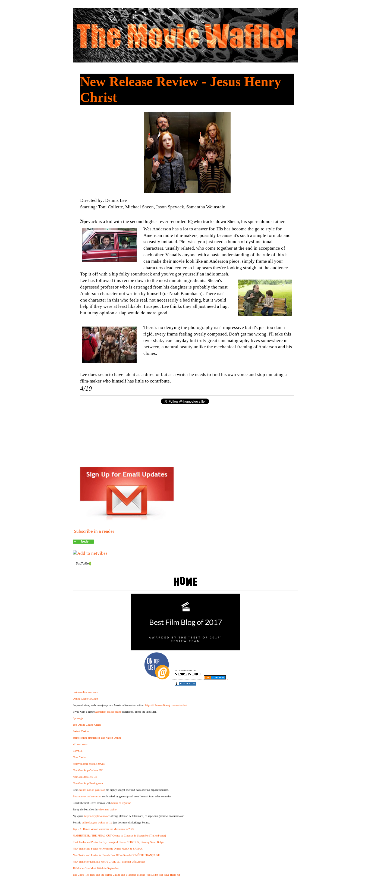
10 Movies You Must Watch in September (96, 868)
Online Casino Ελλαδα (85, 698)
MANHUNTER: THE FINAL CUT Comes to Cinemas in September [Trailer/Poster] (119, 835)
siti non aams (80, 744)
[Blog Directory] (215, 678)
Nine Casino (79, 757)
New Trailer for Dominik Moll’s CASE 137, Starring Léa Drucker (109, 861)
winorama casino (107, 809)
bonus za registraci (121, 802)
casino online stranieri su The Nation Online (97, 737)
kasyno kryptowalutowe (97, 815)
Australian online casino (108, 711)
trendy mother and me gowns (89, 763)
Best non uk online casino (87, 796)
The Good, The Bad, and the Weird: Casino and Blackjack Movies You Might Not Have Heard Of (126, 874)
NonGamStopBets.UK (85, 776)
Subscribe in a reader (94, 531)
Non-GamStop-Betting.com (88, 783)
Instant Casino (81, 731)
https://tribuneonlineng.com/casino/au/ (166, 705)
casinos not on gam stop (91, 789)
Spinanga (78, 718)
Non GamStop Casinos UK (88, 770)
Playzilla (77, 750)
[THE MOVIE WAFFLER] (83, 542)
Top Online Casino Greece (87, 724)
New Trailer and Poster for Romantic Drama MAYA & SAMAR (108, 848)
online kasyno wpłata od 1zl (97, 822)
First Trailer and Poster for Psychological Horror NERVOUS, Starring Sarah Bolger (118, 842)
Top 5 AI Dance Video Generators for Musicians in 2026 (103, 829)
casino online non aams (85, 692)
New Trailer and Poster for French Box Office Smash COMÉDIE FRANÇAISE (116, 855)
